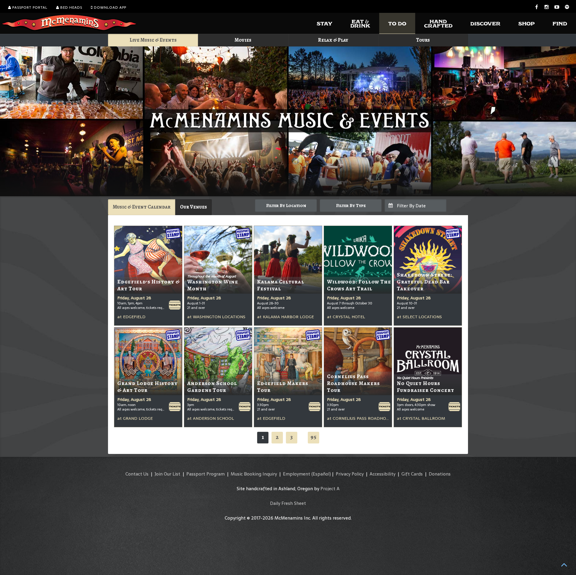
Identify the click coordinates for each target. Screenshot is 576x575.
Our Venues (193, 206)
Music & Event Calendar (141, 206)
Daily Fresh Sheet (288, 503)
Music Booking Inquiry (254, 474)
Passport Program (205, 474)
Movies (243, 40)
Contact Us (136, 474)
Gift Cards (412, 474)
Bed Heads (70, 7)
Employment (296, 474)
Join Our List (167, 474)
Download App (109, 7)
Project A (330, 488)
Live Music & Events (153, 40)
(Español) (321, 474)
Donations (440, 474)
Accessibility (382, 474)
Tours (423, 40)
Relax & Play (333, 40)
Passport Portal (29, 7)
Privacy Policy (350, 474)
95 (313, 437)
